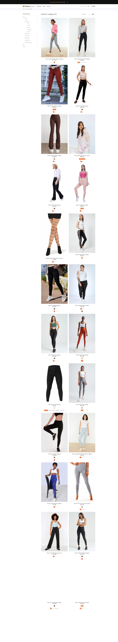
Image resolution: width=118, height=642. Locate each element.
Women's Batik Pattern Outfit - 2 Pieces (82, 155)
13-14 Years (62, 410)
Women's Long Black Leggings (54, 453)
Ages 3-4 (45, 410)
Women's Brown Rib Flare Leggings (54, 155)
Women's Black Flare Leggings (54, 205)
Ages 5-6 (49, 410)
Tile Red (54, 109)
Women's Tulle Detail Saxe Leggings (54, 503)
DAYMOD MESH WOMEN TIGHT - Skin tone (54, 258)
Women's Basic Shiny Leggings (82, 354)
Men (44, 6)
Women (39, 6)
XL (85, 62)
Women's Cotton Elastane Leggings (54, 602)
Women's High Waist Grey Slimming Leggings (54, 58)
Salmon (82, 208)
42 (81, 161)
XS (80, 62)
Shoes (49, 6)
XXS (78, 62)
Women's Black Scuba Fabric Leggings (82, 58)
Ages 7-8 (53, 410)
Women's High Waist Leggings (54, 305)
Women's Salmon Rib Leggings (82, 205)
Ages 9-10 (57, 410)
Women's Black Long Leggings (54, 354)
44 (82, 161)
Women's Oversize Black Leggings (82, 305)
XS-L (82, 360)
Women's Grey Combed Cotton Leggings (82, 503)
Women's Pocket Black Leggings (82, 106)
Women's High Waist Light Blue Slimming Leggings (82, 453)
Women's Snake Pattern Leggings (82, 254)
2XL (57, 608)
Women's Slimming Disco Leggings (54, 106)
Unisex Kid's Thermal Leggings (54, 404)
